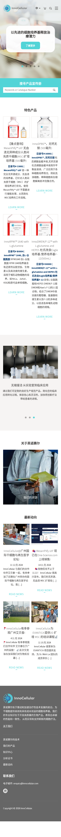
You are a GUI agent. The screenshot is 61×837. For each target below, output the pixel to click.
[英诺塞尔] (18, 698)
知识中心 (8, 752)
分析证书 (8, 758)
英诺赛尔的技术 (11, 739)
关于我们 (8, 726)
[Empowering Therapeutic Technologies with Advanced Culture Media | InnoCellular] (15, 8)
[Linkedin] (5, 791)
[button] (22, 66)
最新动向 (8, 764)
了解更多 (30, 45)
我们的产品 (9, 746)
